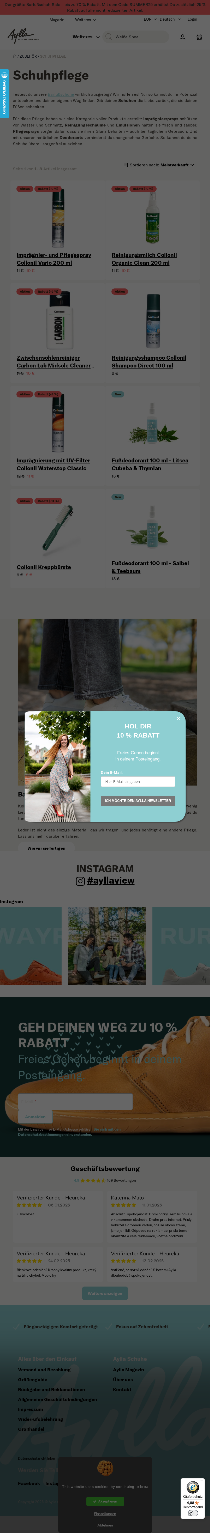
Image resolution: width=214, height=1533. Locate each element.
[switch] (193, 1513)
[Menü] (202, 1481)
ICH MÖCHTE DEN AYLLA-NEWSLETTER (138, 801)
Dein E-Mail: (112, 772)
